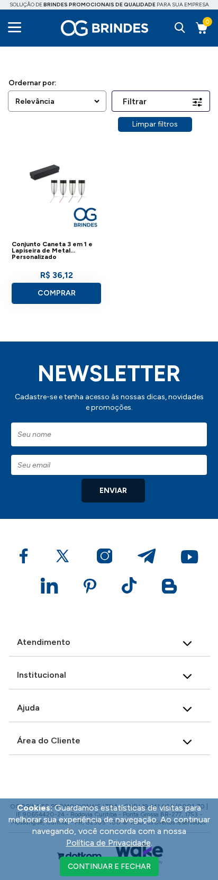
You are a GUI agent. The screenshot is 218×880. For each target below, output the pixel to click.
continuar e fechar (109, 866)
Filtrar (135, 101)
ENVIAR (113, 490)
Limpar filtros (155, 124)
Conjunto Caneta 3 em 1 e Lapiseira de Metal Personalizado (52, 251)
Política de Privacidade (108, 843)
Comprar (57, 293)
